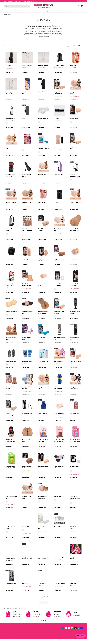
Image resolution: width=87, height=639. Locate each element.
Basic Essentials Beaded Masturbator (43, 147)
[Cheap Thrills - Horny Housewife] (75, 353)
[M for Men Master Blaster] (75, 329)
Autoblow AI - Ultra (43, 361)
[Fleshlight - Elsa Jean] (11, 194)
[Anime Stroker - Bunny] (43, 329)
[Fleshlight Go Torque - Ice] (59, 519)
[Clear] (7, 123)
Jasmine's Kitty (74, 118)
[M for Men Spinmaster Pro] (59, 329)
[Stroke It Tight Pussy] (43, 110)
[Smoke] (55, 289)
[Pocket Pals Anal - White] (43, 276)
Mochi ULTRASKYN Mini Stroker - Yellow (11, 467)
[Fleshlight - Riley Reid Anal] (75, 194)
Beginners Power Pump (10, 229)
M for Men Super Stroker (74, 527)
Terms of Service (58, 633)
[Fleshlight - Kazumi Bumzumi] (11, 329)
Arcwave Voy (25, 583)
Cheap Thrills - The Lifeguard (10, 387)
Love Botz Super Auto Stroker (11, 527)
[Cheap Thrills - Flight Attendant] (59, 303)
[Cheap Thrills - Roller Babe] (59, 251)
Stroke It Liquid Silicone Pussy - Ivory (11, 414)
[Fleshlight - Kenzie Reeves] (75, 549)
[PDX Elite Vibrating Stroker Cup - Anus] (11, 432)
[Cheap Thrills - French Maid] (75, 139)
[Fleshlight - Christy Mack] (11, 139)
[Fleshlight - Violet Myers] (75, 84)
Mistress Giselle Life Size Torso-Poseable (27, 229)
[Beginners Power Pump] (11, 221)
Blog (70, 11)
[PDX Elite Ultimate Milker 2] (75, 303)
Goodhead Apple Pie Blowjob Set (43, 440)
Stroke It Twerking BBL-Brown (26, 467)
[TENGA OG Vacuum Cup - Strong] (11, 166)
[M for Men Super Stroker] (75, 519)
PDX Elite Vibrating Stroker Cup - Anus (11, 440)
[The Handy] (11, 57)
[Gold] (39, 501)
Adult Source (9, 633)
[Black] (71, 179)
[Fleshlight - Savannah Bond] (43, 379)
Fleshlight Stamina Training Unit (42, 497)
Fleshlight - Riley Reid (43, 174)
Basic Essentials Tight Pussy (11, 497)
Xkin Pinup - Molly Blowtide (74, 414)
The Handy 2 (25, 118)
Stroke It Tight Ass (58, 496)
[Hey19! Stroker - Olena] (43, 194)
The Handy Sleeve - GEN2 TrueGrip (43, 66)
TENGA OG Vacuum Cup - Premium (59, 387)
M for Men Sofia (26, 526)
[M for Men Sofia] (27, 519)
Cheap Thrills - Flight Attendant (59, 312)
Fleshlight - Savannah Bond (43, 387)
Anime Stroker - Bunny (42, 338)
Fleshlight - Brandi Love (58, 229)
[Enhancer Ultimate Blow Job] (27, 166)
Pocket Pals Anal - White (42, 284)
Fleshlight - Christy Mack (10, 147)
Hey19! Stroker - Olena (42, 203)
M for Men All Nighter (59, 557)
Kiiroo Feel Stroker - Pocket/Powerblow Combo (11, 363)
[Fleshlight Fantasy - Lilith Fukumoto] (75, 379)
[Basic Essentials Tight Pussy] (11, 488)
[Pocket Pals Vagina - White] (59, 405)
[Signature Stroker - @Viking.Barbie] (43, 303)
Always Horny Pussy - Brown (27, 440)
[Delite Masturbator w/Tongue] (59, 458)
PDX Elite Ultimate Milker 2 (75, 312)
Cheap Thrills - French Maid (75, 147)
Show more (43, 602)
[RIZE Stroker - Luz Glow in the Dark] (43, 575)
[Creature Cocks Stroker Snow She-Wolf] (11, 276)
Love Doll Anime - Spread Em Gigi (26, 338)
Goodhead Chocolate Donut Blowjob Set (59, 440)
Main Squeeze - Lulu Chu (11, 584)
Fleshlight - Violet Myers (74, 92)
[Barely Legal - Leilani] (75, 251)
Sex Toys (23, 11)
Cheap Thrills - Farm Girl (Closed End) (59, 92)
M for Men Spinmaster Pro (59, 338)
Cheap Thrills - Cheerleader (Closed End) (75, 498)
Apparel (48, 11)
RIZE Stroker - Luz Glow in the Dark (42, 584)
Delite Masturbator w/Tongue (59, 467)
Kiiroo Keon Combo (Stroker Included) (59, 66)
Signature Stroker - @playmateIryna (75, 229)
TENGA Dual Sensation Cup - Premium (43, 557)
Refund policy (66, 633)
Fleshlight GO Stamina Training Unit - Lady (27, 557)
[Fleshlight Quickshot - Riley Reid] (27, 379)
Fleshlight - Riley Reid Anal (75, 203)
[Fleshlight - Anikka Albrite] (27, 194)
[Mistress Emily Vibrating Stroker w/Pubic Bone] (11, 549)
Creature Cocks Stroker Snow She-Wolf (10, 285)
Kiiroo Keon (57, 202)
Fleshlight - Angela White (26, 497)
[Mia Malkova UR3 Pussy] (27, 84)
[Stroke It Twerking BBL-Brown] (27, 458)
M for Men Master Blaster (74, 338)
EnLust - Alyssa (26, 259)
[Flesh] (71, 122)
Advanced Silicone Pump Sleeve (58, 284)
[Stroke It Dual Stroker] (11, 303)
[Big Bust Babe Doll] (27, 139)
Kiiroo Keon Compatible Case (58, 119)
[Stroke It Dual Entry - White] (43, 458)
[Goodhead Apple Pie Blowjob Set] (43, 432)
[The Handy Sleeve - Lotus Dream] (11, 84)
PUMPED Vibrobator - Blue (43, 414)
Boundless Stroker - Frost (43, 527)
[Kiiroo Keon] (59, 194)
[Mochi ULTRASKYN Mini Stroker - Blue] (75, 432)
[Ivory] (7, 315)
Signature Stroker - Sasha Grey (75, 284)
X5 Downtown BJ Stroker (74, 467)
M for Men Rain (58, 147)
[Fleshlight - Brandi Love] (59, 221)
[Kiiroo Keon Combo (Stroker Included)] (59, 57)
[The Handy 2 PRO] (43, 84)
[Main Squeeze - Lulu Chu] (11, 575)
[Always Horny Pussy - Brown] (27, 432)
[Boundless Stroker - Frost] (43, 519)
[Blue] (39, 152)
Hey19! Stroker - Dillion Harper (74, 66)
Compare (64, 45)
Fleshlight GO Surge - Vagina (27, 312)
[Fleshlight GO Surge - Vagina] (27, 303)
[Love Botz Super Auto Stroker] (11, 519)
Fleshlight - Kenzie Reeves (75, 557)
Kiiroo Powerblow (10, 259)
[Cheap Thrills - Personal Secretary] (27, 276)
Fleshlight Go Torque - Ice (59, 527)
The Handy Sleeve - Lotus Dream (10, 92)
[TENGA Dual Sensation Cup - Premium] (43, 549)
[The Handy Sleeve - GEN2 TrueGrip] (43, 57)
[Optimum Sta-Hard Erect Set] (27, 405)
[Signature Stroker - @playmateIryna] (75, 221)
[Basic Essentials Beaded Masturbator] (43, 139)
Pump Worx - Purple (59, 174)
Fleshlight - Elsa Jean (11, 202)
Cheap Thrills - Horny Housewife (75, 362)
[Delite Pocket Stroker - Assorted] (27, 353)
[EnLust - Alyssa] (27, 251)
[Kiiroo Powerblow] (11, 251)
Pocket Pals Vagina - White (59, 414)
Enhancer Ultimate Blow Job (26, 175)
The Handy (8, 65)
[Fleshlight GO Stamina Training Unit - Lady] (27, 549)
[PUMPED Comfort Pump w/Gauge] (11, 110)
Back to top (43, 620)
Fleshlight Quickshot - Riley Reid (27, 387)
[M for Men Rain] (59, 139)
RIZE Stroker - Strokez (59, 583)
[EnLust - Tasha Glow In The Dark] (43, 251)
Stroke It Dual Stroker (11, 311)
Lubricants (30, 11)
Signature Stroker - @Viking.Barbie (43, 312)
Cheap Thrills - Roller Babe (59, 259)
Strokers (9, 14)
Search (51, 633)
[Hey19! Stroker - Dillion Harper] (75, 57)
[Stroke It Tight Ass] (59, 488)
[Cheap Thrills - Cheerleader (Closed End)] (75, 488)
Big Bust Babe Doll (26, 147)
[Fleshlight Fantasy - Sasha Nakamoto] (59, 353)
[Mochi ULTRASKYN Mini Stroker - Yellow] (11, 458)
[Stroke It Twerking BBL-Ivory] (43, 221)
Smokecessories (39, 11)
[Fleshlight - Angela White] (27, 488)
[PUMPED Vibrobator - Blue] (43, 405)
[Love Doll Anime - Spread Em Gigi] (27, 329)
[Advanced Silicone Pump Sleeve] (59, 276)
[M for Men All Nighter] (59, 549)
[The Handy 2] (27, 110)
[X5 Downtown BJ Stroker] (75, 458)
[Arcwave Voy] (27, 575)
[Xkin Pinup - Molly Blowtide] (75, 405)
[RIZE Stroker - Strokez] (59, 575)
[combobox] (17, 6)
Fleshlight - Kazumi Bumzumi (11, 338)
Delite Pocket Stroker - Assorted (27, 362)
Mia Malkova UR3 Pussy (26, 92)
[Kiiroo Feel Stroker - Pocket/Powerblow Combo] (11, 353)
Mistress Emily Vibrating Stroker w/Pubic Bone (10, 558)
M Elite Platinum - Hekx (74, 584)
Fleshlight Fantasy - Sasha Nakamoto (59, 362)
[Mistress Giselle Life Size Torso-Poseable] (27, 221)
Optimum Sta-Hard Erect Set (27, 414)
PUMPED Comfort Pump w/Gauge (10, 119)
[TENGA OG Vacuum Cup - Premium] (59, 379)
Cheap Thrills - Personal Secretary (26, 284)
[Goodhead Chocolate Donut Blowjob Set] (59, 432)
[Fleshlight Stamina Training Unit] (43, 488)
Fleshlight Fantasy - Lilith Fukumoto (75, 387)
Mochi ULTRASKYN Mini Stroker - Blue (75, 440)
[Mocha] (23, 530)
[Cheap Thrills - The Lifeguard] (11, 379)
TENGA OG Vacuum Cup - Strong (10, 175)
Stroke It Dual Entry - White (43, 467)
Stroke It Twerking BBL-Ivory (42, 229)
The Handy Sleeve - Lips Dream (27, 66)
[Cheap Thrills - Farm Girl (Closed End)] (59, 84)
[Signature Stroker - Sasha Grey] (75, 276)
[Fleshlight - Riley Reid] (43, 166)
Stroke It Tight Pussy (43, 118)
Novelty (63, 11)
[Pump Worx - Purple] (59, 166)
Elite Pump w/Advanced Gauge (75, 175)
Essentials (56, 11)
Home (17, 11)
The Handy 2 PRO (42, 92)
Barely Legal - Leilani (75, 259)
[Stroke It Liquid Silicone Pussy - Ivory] (11, 405)
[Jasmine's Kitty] (75, 110)
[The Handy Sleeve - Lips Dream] (27, 57)
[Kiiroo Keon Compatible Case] (59, 110)
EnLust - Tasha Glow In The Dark (43, 259)
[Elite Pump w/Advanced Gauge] (75, 166)
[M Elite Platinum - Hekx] (75, 575)
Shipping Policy (74, 633)
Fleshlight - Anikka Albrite (26, 203)
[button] (81, 6)
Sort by (6, 45)
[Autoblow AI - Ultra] (43, 353)
